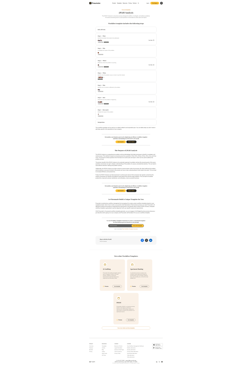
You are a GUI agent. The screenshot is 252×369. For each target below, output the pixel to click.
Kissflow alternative (131, 348)
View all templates (126, 9)
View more (126, 328)
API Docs (104, 355)
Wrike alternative (131, 357)
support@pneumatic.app (130, 360)
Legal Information (118, 348)
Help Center (104, 353)
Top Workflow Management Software (135, 346)
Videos (103, 351)
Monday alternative (131, 349)
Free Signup (154, 3)
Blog (103, 349)
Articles (103, 348)
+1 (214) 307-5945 (120, 360)
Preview (106, 286)
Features (91, 348)
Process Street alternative (132, 351)
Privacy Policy (117, 353)
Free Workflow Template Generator (130, 229)
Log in (147, 3)
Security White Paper (119, 349)
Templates (104, 346)
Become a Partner (118, 346)
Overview (91, 346)
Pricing (130, 3)
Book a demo (131, 142)
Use (117, 286)
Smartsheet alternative (132, 353)
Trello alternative (130, 355)
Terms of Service (118, 351)
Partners (135, 3)
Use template (121, 142)
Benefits (91, 349)
